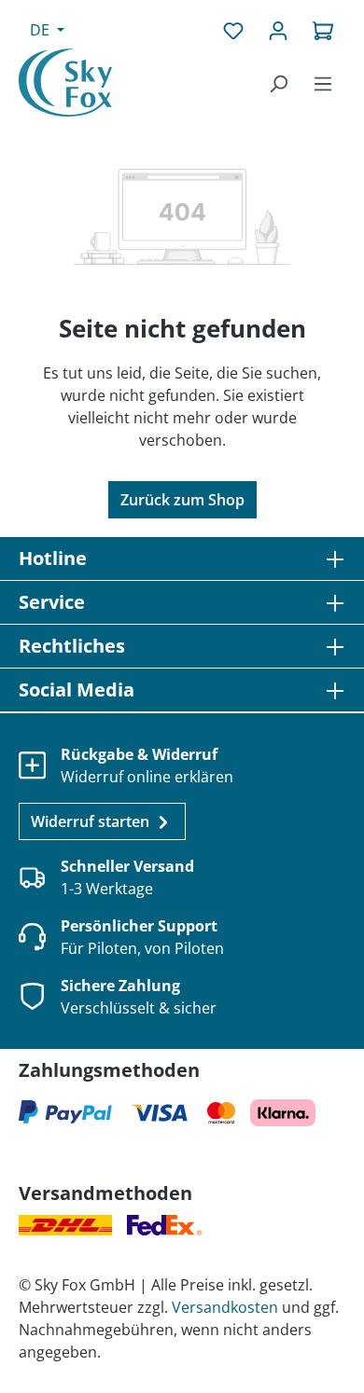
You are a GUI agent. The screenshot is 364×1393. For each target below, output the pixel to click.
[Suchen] (278, 83)
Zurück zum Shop (182, 500)
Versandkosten (225, 1307)
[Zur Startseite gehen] (65, 82)
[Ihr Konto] (278, 29)
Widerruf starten (92, 821)
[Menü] (323, 83)
